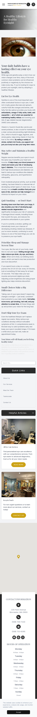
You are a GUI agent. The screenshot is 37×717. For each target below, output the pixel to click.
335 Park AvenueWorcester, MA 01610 (18, 611)
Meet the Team (8, 390)
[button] (3, 4)
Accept (18, 712)
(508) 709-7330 (18, 622)
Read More (18, 465)
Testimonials (7, 396)
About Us (6, 378)
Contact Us (7, 402)
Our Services (7, 384)
